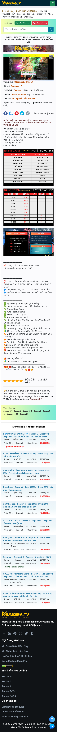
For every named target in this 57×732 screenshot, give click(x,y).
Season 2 (18, 90)
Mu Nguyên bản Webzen (23, 98)
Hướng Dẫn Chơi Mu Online (17, 656)
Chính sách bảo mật (13, 711)
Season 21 (24, 414)
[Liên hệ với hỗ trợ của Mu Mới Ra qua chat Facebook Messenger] (52, 726)
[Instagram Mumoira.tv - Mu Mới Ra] (20, 633)
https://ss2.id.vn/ (22, 82)
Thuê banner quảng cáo (15, 716)
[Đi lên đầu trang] (52, 719)
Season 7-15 (8, 691)
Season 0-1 (7, 411)
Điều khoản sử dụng (13, 706)
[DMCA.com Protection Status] (28, 666)
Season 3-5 (27, 411)
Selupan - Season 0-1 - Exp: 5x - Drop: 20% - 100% (27, 557)
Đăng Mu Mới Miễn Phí (14, 660)
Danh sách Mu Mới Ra (26, 11)
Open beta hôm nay (40, 23)
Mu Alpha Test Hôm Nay (15, 651)
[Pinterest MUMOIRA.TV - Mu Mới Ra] (14, 633)
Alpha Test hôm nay (23, 23)
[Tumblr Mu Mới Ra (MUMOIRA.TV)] (32, 633)
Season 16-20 (12, 414)
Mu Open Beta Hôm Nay (15, 646)
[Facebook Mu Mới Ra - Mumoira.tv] (4, 633)
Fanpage (15, 86)
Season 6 (37, 411)
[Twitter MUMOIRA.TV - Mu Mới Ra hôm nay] (26, 633)
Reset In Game (19, 94)
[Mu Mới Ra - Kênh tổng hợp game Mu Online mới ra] (9, 633)
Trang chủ (8, 11)
